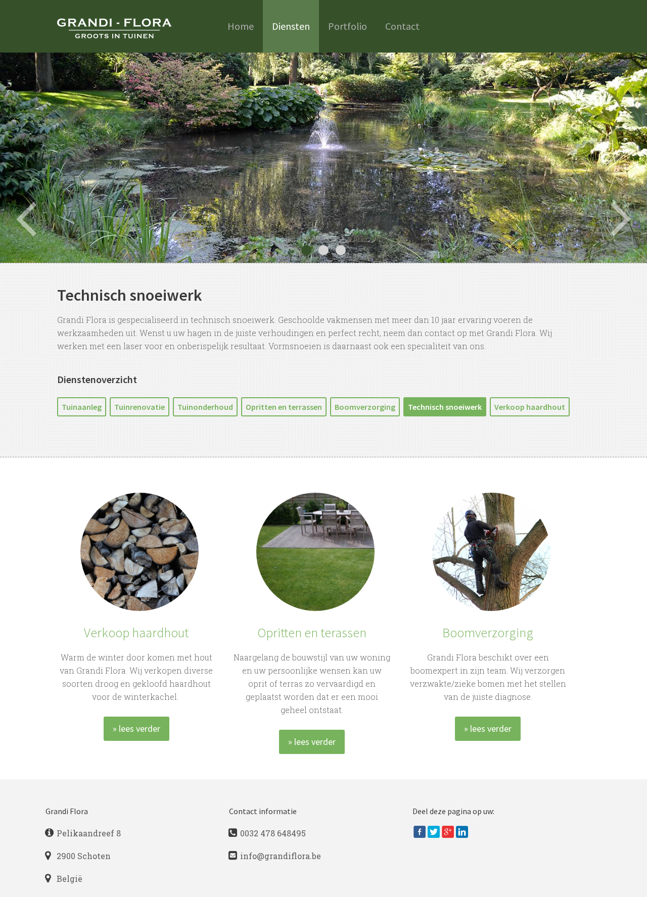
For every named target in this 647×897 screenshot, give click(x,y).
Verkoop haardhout (529, 407)
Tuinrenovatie (139, 407)
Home (240, 26)
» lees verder (136, 728)
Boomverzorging (365, 407)
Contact (402, 26)
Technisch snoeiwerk (445, 407)
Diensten (291, 26)
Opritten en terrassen (284, 407)
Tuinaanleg (82, 407)
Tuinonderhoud (205, 407)
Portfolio (347, 26)
